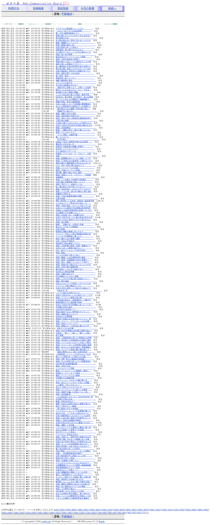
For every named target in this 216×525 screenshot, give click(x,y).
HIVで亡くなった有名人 (76, 432)
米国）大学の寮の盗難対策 (75, 267)
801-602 (112, 512)
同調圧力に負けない (77, 111)
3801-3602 (143, 509)
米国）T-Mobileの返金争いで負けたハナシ (74, 161)
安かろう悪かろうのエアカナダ (74, 387)
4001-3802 (131, 509)
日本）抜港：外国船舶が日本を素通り (74, 260)
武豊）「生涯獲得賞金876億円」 (75, 453)
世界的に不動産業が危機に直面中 (74, 146)
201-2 (140, 512)
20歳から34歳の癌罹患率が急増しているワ (74, 210)
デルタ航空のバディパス (75, 151)
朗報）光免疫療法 (76, 128)
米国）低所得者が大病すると (75, 116)
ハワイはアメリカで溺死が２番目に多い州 (73, 427)
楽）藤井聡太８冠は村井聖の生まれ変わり (73, 66)
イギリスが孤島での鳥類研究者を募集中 (73, 498)
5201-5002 (59, 509)
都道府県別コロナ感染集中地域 (74, 302)
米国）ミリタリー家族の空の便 (74, 298)
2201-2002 (31, 512)
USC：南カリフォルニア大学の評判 (74, 250)
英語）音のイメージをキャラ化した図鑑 (73, 383)
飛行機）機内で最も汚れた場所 (74, 172)
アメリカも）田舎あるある (75, 434)
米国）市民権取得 (76, 394)
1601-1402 (67, 512)
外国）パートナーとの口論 (75, 168)
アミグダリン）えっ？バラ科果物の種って (73, 411)
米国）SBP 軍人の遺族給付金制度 (75, 359)
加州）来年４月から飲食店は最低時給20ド (73, 118)
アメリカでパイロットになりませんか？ (73, 463)
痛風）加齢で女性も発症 (75, 113)
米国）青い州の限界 (76, 54)
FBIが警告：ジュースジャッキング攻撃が (73, 451)
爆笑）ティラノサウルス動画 (75, 375)
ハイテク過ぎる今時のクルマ (75, 293)
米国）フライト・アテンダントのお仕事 (73, 321)
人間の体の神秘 (76, 121)
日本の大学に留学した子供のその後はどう (73, 288)
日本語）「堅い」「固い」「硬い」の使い (73, 333)
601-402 (122, 512)
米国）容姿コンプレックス (75, 324)
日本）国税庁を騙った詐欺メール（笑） (73, 392)
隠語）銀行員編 (76, 281)
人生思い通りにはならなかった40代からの (73, 123)
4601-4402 (95, 509)
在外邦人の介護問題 (76, 316)
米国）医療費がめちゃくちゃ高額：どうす (73, 158)
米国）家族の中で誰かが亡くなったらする (73, 265)
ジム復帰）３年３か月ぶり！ (75, 385)
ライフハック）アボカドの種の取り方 (74, 380)
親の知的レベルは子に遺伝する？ (74, 269)
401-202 (132, 512)
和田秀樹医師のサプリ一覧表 (75, 467)
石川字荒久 (78, 139)
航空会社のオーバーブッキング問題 (74, 57)
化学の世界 (77, 229)
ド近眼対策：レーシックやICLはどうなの (73, 354)
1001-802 (102, 512)
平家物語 (66, 13)
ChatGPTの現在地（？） (76, 309)
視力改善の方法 (76, 38)
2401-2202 (19, 512)
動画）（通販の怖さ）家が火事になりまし (73, 130)
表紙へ (112, 8)
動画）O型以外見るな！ (76, 401)
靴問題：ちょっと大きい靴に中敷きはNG (74, 482)
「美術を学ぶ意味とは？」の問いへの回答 (73, 87)
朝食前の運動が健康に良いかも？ (74, 231)
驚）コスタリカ (76, 137)
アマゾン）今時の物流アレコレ (74, 286)
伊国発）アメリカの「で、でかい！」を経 (73, 154)
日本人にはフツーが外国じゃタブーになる (73, 283)
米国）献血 (77, 253)
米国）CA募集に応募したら (75, 460)
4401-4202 (107, 509)
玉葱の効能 (77, 198)
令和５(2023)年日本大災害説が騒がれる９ (74, 125)
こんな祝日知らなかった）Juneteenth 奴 (74, 397)
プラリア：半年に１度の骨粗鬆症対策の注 (73, 234)
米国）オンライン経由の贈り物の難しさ (73, 349)
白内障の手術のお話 (76, 399)
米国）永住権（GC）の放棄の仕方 (74, 215)
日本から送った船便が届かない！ (74, 248)
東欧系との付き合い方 (76, 144)
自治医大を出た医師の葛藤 (75, 92)
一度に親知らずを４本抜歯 (75, 408)
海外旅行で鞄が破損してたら (75, 243)
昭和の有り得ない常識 (76, 458)
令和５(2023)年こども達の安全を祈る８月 (74, 217)
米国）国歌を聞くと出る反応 (75, 73)
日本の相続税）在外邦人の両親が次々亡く (73, 71)
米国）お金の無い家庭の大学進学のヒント (73, 418)
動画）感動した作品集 (76, 425)
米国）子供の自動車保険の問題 (74, 196)
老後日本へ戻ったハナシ (75, 78)
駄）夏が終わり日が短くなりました (74, 187)
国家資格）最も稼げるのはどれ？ (74, 50)
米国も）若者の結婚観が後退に (74, 420)
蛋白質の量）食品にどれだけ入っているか (73, 69)
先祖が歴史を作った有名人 (75, 47)
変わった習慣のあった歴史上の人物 (74, 357)
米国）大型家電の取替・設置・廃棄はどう (73, 246)
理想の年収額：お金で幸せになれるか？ (73, 446)
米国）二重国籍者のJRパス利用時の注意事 (73, 338)
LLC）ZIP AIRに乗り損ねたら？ (76, 165)
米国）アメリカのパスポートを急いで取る (73, 342)
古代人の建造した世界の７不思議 (74, 430)
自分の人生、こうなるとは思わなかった (73, 413)
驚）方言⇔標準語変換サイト (74, 33)
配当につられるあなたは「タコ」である (73, 90)
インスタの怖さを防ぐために (75, 255)
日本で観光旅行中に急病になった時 (74, 456)
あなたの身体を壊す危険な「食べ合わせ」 (73, 493)
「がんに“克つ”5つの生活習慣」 (74, 31)
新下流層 (77, 335)
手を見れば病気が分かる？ (75, 85)
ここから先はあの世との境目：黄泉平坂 (73, 95)
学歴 (78, 156)
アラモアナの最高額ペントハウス (74, 28)
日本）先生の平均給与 (76, 241)
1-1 (146, 512)
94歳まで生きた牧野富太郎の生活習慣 (74, 142)
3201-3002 (179, 509)
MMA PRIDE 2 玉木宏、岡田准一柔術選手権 (75, 201)
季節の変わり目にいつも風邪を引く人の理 (73, 62)
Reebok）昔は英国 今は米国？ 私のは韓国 (74, 97)
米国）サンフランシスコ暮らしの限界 (74, 390)
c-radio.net (46, 521)
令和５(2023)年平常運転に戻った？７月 (74, 305)
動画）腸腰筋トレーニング (75, 43)
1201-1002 (91, 512)
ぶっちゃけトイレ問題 (76, 368)
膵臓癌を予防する (76, 194)
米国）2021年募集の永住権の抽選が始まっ (74, 331)
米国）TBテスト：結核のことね (75, 184)
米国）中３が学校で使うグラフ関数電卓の (73, 361)
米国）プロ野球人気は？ (75, 489)
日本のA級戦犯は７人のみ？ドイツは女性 (73, 416)
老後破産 (77, 177)
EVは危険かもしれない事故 (75, 276)
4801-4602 (83, 509)
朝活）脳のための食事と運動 (75, 239)
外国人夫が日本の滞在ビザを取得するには (73, 442)
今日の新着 (87, 8)
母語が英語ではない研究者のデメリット (73, 312)
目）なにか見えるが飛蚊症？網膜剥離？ (73, 99)
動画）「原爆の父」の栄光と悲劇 (74, 224)
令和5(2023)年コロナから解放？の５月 (74, 423)
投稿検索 (38, 8)
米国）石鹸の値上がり (76, 274)
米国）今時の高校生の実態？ (75, 59)
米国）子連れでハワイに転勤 (75, 170)
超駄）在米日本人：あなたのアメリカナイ (73, 189)
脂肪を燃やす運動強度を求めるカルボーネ (73, 163)
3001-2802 (191, 509)
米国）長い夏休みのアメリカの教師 (74, 486)
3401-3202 (167, 509)
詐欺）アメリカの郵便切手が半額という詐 (73, 496)
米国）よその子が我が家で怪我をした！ (73, 279)
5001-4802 (71, 509)
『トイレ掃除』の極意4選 (75, 135)
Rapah (102, 521)
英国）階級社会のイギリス (75, 314)
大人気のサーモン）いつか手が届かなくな (73, 52)
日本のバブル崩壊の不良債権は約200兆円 (73, 208)
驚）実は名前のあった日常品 (75, 449)
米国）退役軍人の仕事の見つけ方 (74, 479)
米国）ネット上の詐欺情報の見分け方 (74, 444)
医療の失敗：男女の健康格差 (75, 102)
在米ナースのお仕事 (77, 328)
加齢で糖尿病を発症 (76, 80)
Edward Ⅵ (79, 290)
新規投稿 (63, 8)
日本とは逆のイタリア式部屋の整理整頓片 (73, 104)
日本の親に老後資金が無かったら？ (74, 182)
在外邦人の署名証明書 (76, 272)
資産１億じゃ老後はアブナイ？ (74, 64)
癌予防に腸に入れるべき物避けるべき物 (73, 439)
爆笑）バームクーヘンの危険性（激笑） (73, 371)
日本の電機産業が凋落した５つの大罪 (74, 472)
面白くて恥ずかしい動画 (75, 406)
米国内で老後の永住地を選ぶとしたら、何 (73, 319)
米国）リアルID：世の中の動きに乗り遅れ (73, 191)
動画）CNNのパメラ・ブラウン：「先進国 (73, 175)
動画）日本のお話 (76, 366)
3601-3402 (155, 509)
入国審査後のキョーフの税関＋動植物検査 (73, 465)
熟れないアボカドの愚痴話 (75, 227)
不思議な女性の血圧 (76, 307)
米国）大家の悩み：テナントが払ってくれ (73, 206)
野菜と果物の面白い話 (76, 45)
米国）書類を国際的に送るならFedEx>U (73, 484)
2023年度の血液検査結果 (76, 364)
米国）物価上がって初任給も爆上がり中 (73, 326)
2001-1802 (43, 512)
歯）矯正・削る (76, 76)
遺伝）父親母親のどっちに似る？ (74, 475)
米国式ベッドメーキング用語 (75, 373)
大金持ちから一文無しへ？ (75, 470)
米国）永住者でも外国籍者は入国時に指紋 (73, 340)
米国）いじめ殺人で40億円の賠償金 (74, 180)
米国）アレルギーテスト (75, 132)
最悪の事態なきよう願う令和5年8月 (75, 352)
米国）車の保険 (76, 222)
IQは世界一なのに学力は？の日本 (74, 491)
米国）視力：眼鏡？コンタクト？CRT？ (74, 262)
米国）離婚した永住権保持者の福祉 (74, 257)
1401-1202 (79, 512)
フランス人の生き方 (76, 83)
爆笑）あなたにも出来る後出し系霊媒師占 (73, 347)
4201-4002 (119, 509)
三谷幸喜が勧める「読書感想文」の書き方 (73, 300)
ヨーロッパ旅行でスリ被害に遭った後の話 (73, 477)
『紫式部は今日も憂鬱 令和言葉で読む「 (73, 109)
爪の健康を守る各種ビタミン (75, 213)
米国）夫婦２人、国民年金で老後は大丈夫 (73, 437)
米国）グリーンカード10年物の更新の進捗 (73, 345)
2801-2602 (203, 509)
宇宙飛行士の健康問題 (76, 378)
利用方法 (13, 8)
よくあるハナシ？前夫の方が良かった (74, 203)
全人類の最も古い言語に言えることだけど (73, 40)
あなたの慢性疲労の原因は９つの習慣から (73, 106)
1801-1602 (55, 512)
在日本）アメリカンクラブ (75, 149)
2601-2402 (7, 512)
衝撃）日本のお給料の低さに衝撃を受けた (73, 404)
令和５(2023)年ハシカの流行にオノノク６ (74, 295)
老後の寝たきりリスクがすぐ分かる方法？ (73, 36)
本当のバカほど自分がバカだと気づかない (73, 220)
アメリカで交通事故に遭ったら (74, 236)
